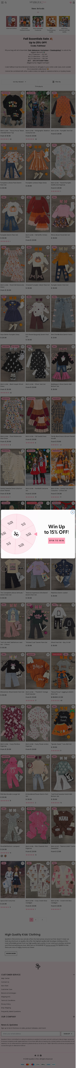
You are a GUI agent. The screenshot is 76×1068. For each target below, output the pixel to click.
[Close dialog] (72, 512)
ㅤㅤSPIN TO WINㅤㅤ (55, 541)
